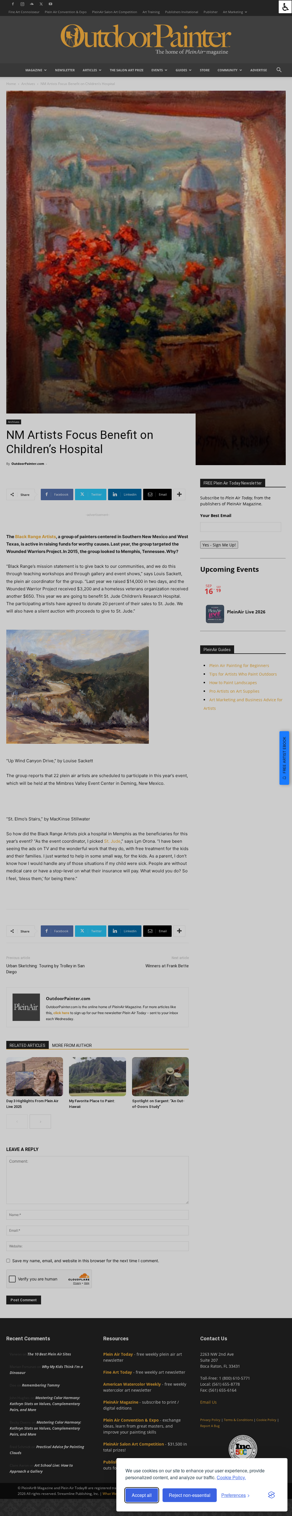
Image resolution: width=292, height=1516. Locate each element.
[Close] (278, 1390)
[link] (285, 7)
